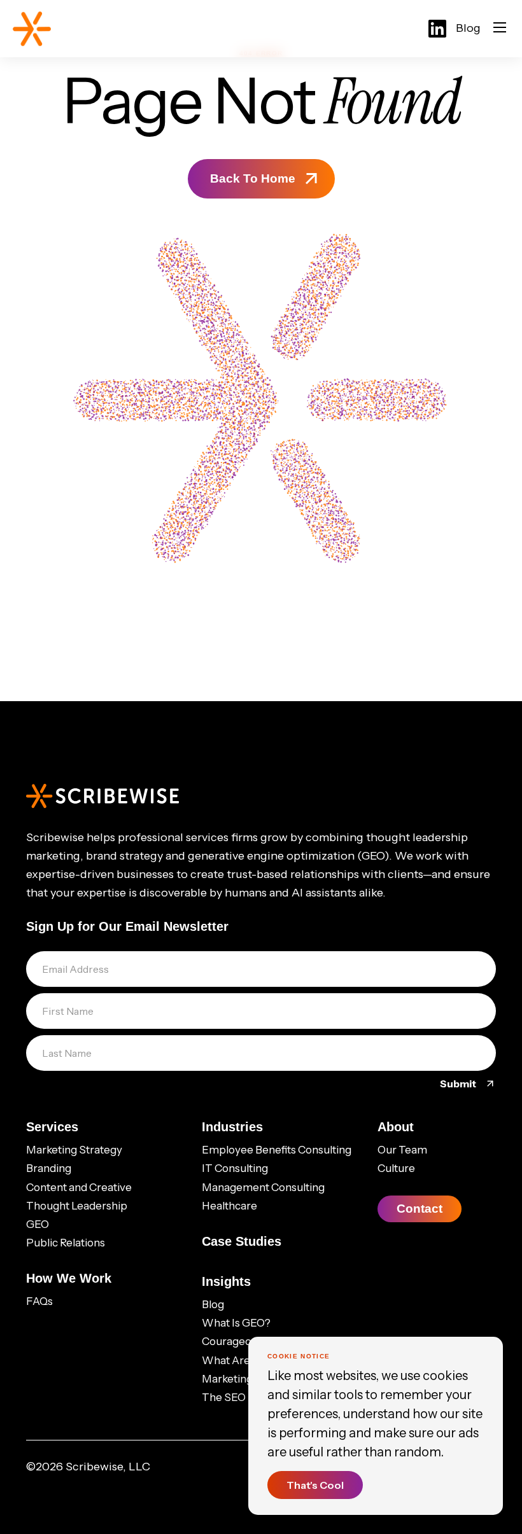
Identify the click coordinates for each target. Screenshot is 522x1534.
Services (52, 1127)
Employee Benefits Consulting (276, 1149)
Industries (232, 1127)
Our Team (402, 1149)
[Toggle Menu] (499, 28)
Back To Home (252, 178)
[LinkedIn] (437, 29)
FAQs (39, 1301)
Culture (396, 1168)
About (395, 1127)
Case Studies (241, 1241)
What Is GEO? (236, 1322)
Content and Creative (79, 1187)
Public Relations (65, 1242)
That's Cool (315, 1485)
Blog (468, 28)
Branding (48, 1168)
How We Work (68, 1278)
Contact (419, 1208)
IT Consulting (235, 1168)
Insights (226, 1281)
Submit (459, 1083)
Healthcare (229, 1205)
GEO (37, 1224)
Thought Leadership (76, 1205)
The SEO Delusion (247, 1397)
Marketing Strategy (74, 1149)
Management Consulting (263, 1187)
